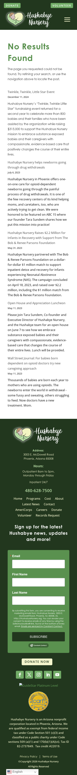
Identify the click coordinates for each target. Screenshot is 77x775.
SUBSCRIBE (38, 636)
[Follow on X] (29, 675)
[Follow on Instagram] (38, 675)
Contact (49, 504)
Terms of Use (49, 756)
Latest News (31, 504)
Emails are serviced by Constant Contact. (42, 626)
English (17, 771)
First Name (19, 574)
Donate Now (37, 662)
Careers (41, 510)
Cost (47, 499)
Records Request (48, 515)
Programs (33, 499)
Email (16, 556)
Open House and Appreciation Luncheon (36, 303)
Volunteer (62, 5)
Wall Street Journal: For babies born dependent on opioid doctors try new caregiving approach (34, 363)
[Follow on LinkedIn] (48, 675)
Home (18, 499)
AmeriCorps (23, 510)
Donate (12, 5)
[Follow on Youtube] (57, 675)
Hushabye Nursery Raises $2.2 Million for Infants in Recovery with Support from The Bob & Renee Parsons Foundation (38, 238)
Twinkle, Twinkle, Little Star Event (31, 92)
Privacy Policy (28, 756)
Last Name (19, 592)
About (59, 499)
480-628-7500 (38, 490)
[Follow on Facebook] (20, 675)
